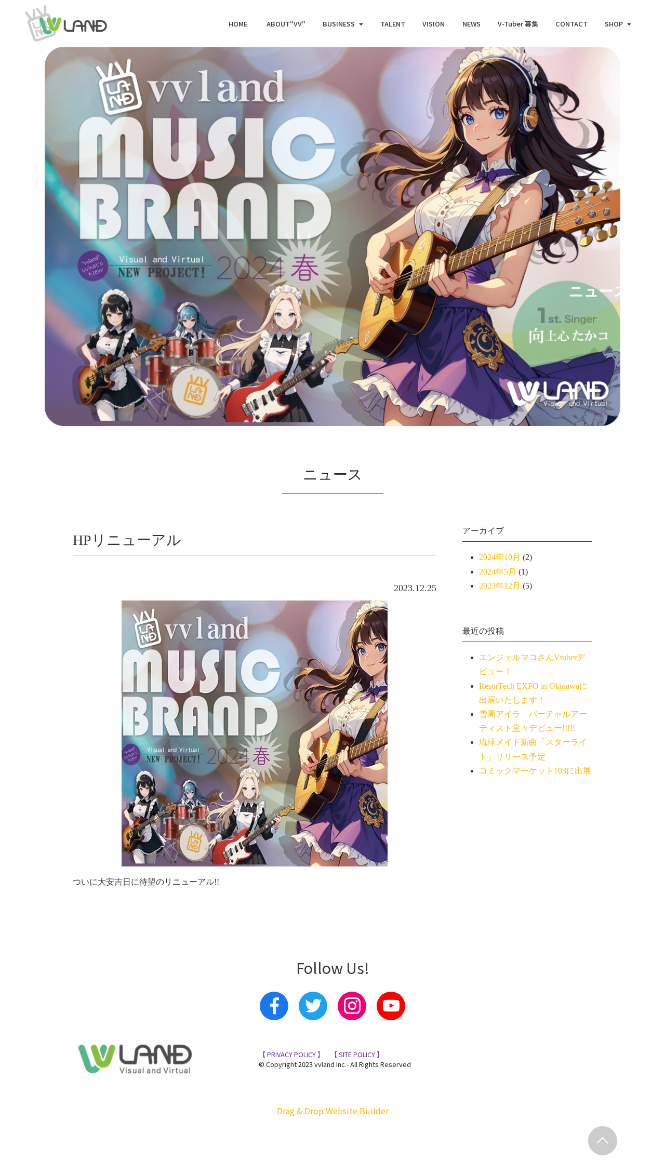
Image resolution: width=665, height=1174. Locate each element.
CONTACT (571, 24)
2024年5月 (497, 571)
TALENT (392, 24)
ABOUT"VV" (286, 24)
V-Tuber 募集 (518, 24)
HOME (239, 24)
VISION (433, 24)
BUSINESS (339, 24)
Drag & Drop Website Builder (333, 1110)
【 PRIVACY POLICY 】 (291, 1054)
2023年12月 (500, 585)
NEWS (471, 24)
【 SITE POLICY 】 (356, 1054)
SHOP (614, 24)
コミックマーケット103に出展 (535, 770)
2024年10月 (500, 557)
